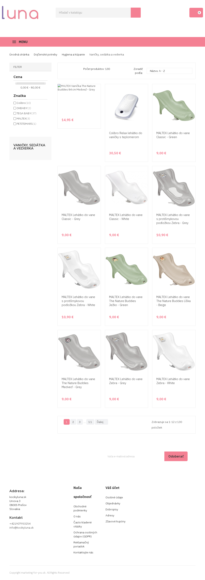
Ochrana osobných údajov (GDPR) (85, 534)
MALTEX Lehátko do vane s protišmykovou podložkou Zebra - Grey (173, 219)
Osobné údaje (114, 497)
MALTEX (23, 118)
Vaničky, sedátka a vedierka (29, 147)
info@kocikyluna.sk (21, 527)
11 (90, 422)
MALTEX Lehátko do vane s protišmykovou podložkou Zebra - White (78, 301)
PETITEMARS (26, 123)
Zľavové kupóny (116, 521)
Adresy (110, 515)
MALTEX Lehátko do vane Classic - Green (173, 135)
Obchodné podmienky (80, 508)
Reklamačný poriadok (81, 544)
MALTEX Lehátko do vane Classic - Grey (78, 217)
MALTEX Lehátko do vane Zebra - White (173, 381)
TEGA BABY (26, 113)
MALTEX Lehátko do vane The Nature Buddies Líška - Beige (173, 301)
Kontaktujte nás (83, 552)
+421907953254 (19, 523)
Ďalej (101, 422)
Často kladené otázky (82, 524)
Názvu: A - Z (169, 70)
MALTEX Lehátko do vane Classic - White (126, 217)
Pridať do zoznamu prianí (144, 111)
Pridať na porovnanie (144, 119)
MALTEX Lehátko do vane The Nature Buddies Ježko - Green (126, 301)
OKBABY (24, 108)
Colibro (24, 103)
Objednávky (113, 503)
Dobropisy (112, 509)
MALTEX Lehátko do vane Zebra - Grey (126, 381)
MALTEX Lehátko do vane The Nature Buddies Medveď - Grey (78, 383)
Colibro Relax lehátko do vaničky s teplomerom (125, 135)
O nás (77, 516)
